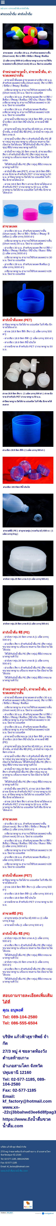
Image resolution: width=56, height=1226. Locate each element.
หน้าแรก (4, 8)
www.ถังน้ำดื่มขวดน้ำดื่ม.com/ (14, 1171)
